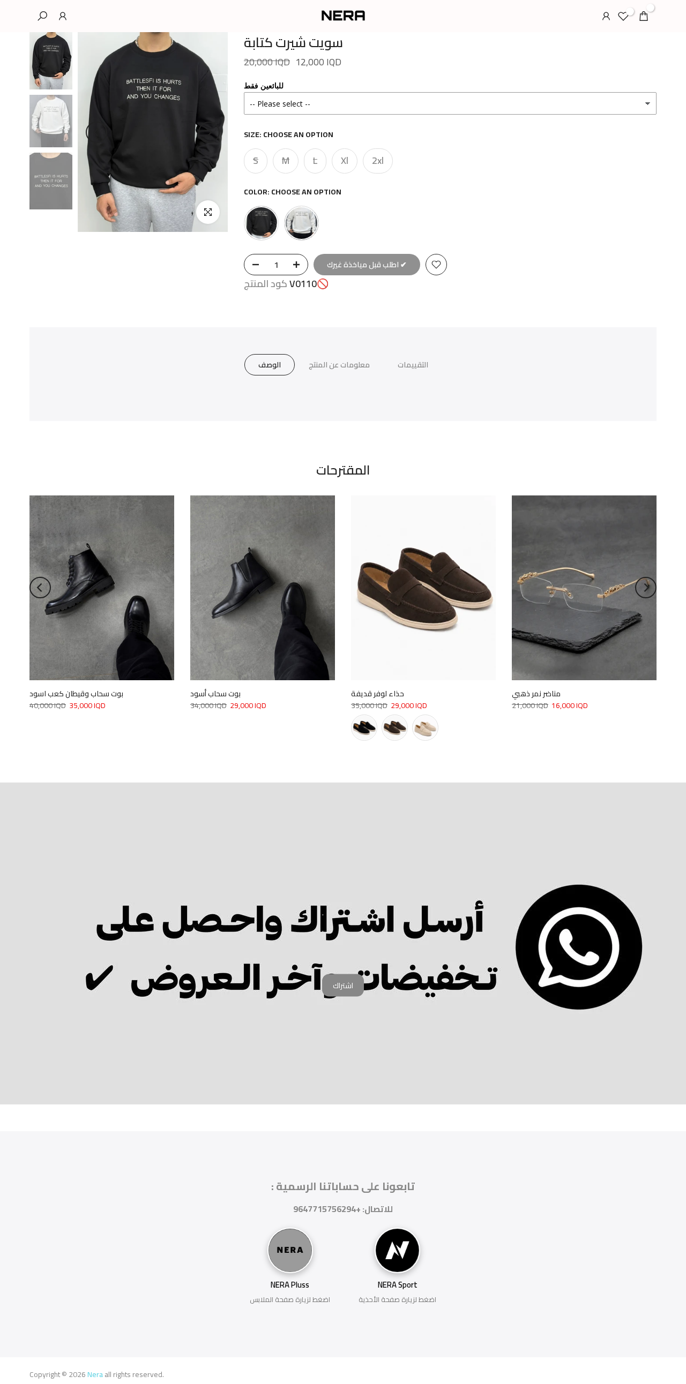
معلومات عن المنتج (339, 365)
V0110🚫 (309, 283)
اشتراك (343, 985)
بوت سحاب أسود (215, 694)
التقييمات (413, 365)
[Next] (209, 132)
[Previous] (96, 132)
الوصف (269, 365)
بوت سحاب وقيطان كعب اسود (76, 694)
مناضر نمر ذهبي (536, 694)
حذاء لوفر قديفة (377, 694)
